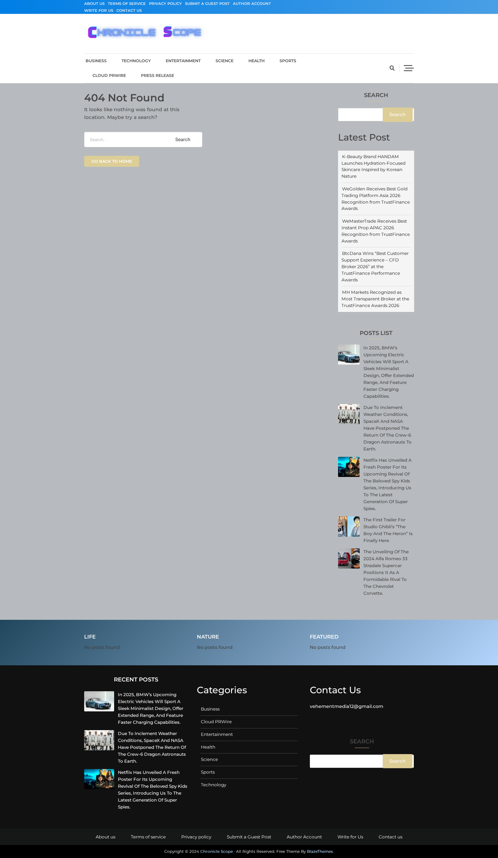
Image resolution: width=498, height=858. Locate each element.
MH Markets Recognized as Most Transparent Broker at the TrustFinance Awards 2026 (375, 298)
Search (376, 95)
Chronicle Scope (216, 851)
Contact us (129, 10)
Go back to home (111, 161)
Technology (136, 60)
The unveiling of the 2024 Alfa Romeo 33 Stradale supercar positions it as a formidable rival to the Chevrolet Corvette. (386, 572)
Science (224, 60)
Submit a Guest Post (207, 3)
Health (256, 60)
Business (96, 60)
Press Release (157, 75)
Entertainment (183, 60)
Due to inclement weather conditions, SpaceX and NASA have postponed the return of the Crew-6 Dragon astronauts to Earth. (387, 428)
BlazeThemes (320, 851)
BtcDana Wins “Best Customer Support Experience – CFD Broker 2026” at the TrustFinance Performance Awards (375, 266)
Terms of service (127, 3)
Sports (288, 60)
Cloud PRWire (109, 75)
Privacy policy (165, 3)
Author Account (252, 3)
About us (94, 3)
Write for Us (98, 10)
